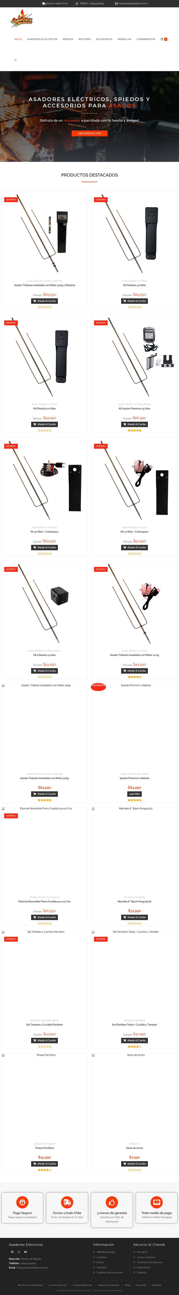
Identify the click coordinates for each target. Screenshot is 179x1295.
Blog (127, 1285)
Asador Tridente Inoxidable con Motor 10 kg (134, 655)
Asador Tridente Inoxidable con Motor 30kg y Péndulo (44, 285)
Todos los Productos (108, 1285)
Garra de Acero (134, 1148)
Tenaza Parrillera (44, 1148)
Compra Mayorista (82, 1285)
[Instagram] (19, 1252)
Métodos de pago (106, 1252)
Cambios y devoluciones (110, 1272)
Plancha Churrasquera (48, 897)
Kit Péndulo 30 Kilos (134, 285)
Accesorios (129, 897)
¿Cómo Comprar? (146, 1257)
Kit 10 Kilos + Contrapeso (134, 531)
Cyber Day (57, 281)
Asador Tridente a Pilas (131, 774)
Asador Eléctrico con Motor (39, 281)
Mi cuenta (142, 1252)
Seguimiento (144, 1267)
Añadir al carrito (46, 301)
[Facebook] (12, 1252)
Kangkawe (140, 897)
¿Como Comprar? (57, 1285)
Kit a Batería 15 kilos (44, 655)
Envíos (100, 1262)
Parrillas (33, 897)
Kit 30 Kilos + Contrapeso (44, 531)
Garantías (101, 1267)
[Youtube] (25, 1252)
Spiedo (145, 774)
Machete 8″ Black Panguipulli (134, 901)
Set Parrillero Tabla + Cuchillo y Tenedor (134, 1024)
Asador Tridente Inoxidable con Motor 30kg (44, 778)
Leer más (134, 794)
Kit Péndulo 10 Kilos (44, 408)
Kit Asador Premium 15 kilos (134, 408)
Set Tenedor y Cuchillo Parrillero (44, 1024)
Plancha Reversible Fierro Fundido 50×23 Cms (45, 901)
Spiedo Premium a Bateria (134, 778)
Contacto (141, 1272)
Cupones (101, 1257)
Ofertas (147, 404)
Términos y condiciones (149, 1262)
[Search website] (15, 60)
